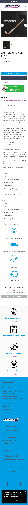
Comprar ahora (14, 78)
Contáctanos (7, 450)
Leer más (14, 321)
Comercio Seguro (8, 434)
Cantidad (3, 65)
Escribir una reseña (14, 296)
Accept (23, 501)
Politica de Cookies (9, 443)
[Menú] (1, 5)
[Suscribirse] (23, 468)
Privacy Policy (15, 501)
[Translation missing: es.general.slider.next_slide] (26, 25)
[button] (22, 5)
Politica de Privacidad (9, 440)
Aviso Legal (6, 447)
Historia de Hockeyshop (10, 430)
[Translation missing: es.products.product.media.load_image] (6, 45)
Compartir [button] (6, 82)
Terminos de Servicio (9, 437)
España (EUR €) (13, 484)
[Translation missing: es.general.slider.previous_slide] (2, 25)
